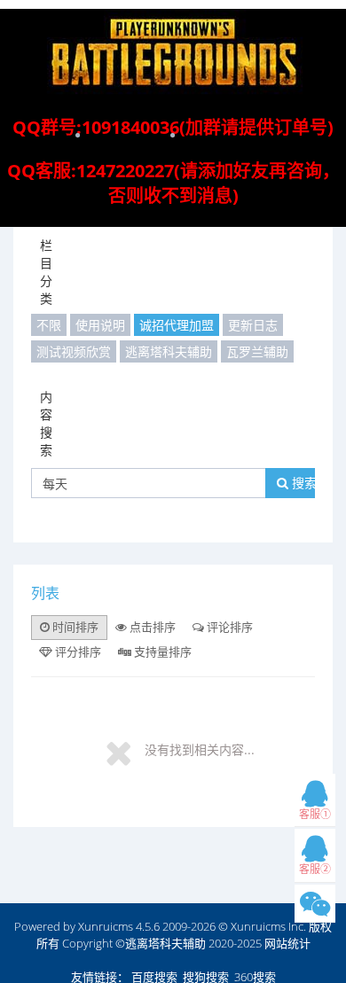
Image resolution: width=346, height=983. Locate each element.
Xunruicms (105, 926)
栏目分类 (46, 272)
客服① (315, 814)
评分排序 (76, 651)
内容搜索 (46, 423)
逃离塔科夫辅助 (168, 351)
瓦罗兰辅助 (257, 351)
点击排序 (151, 627)
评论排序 (228, 627)
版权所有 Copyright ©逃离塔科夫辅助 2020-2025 (184, 934)
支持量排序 (161, 651)
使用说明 (100, 324)
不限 (48, 324)
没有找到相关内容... (200, 749)
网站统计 (287, 943)
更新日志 (253, 324)
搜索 (302, 482)
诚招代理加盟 (176, 324)
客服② (315, 869)
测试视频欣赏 (73, 351)
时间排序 (74, 627)
